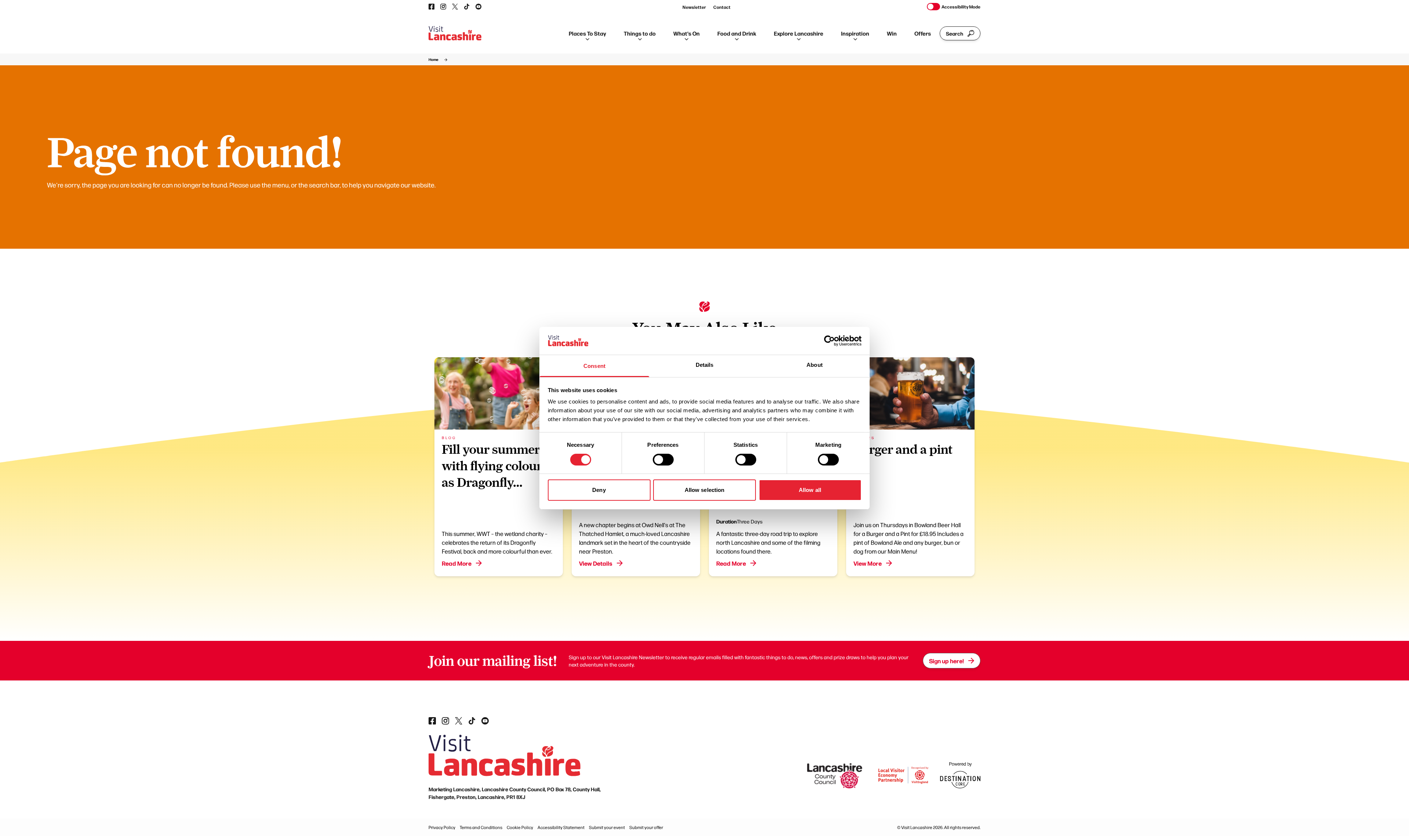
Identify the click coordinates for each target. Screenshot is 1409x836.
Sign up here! (946, 661)
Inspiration (855, 33)
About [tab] (815, 365)
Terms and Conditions (481, 827)
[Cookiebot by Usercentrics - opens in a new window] (829, 340)
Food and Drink (736, 33)
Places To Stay (587, 33)
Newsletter (694, 7)
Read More (457, 563)
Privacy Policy (442, 827)
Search (954, 33)
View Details (595, 563)
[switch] (663, 460)
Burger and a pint (903, 449)
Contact (722, 7)
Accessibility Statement (561, 827)
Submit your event (607, 827)
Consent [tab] (594, 366)
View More (867, 563)
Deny (598, 490)
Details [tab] (705, 365)
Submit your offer (646, 827)
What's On (686, 33)
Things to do (640, 33)
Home (433, 59)
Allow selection (705, 490)
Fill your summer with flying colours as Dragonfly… (495, 466)
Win (892, 33)
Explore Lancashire (798, 33)
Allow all (810, 490)
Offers (922, 33)
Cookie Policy (520, 827)
